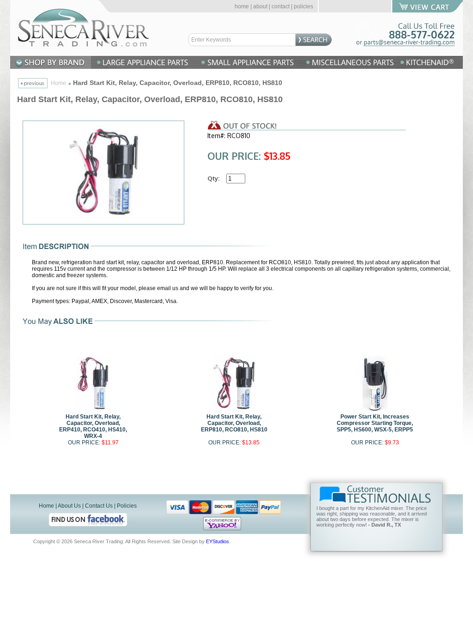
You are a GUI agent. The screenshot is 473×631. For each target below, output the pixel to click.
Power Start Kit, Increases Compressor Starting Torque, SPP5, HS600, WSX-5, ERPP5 (375, 423)
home (242, 6)
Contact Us (99, 506)
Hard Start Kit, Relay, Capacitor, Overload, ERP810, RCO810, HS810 (234, 423)
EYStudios (217, 541)
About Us (69, 506)
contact (281, 6)
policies (303, 6)
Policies (127, 506)
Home (58, 83)
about (260, 6)
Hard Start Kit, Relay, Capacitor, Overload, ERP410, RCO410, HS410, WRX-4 (93, 426)
